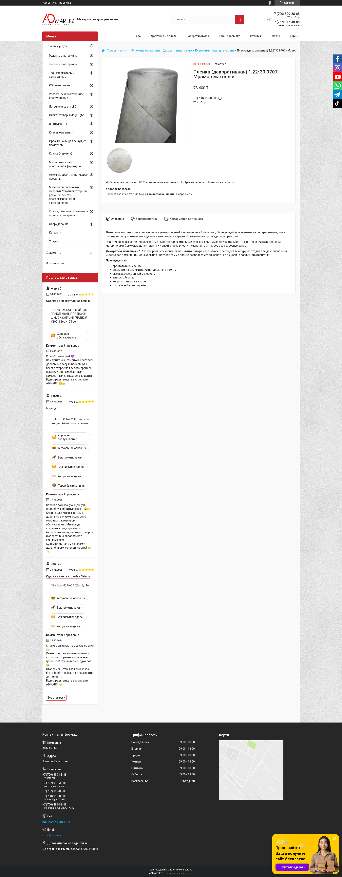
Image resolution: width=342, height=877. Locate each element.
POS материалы (59, 85)
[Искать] (239, 19)
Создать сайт (50, 2)
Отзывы (255, 36)
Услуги (53, 241)
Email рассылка (229, 36)
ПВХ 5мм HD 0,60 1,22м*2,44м (70, 585)
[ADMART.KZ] (58, 19)
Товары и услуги (117, 50)
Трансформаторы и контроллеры (61, 74)
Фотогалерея (55, 263)
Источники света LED (62, 106)
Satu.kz (188, 869)
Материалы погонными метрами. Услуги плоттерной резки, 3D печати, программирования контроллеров (68, 195)
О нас (137, 36)
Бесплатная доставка (122, 182)
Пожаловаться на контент (178, 873)
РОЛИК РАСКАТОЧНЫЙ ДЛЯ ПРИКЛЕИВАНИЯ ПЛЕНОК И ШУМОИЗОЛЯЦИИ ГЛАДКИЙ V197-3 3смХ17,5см (69, 315)
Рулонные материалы (145, 50)
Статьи (275, 36)
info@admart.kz (52, 835)
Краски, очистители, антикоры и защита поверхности (68, 213)
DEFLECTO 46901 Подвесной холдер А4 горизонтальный (70, 421)
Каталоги (55, 232)
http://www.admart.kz (56, 821)
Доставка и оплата (164, 36)
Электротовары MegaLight (66, 115)
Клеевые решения (61, 132)
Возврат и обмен (197, 36)
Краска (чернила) (60, 153)
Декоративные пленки (177, 50)
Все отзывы (55, 697)
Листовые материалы (63, 64)
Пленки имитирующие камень (214, 50)
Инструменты (58, 123)
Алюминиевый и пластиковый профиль (68, 176)
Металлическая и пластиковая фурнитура (65, 164)
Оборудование (58, 224)
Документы (54, 252)
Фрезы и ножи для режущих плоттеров (67, 143)
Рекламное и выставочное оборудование (66, 96)
